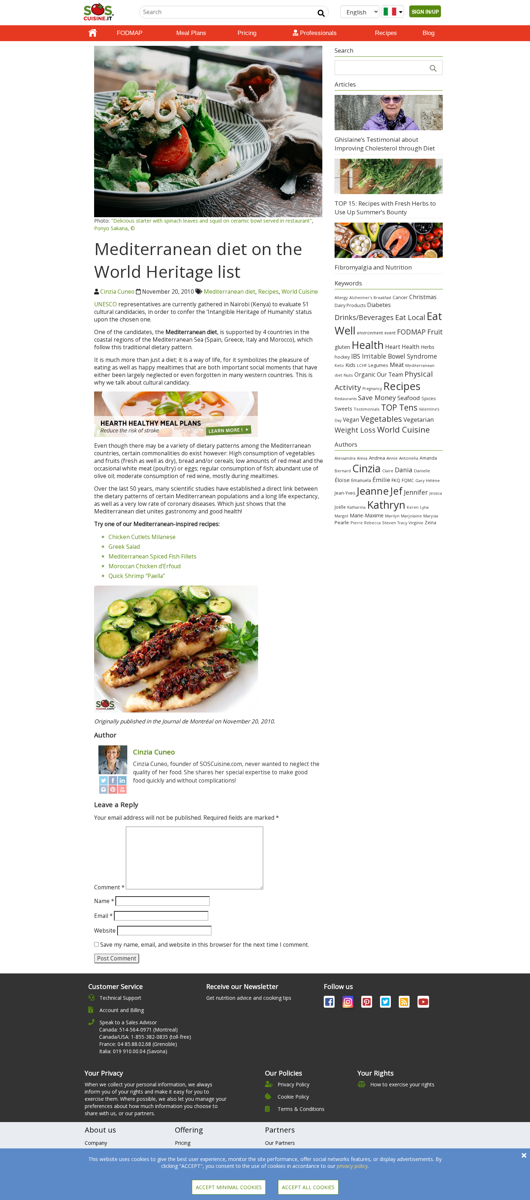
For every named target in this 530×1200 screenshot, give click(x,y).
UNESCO (105, 304)
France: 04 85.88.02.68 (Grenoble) (138, 1044)
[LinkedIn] (122, 780)
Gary (419, 480)
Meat (397, 364)
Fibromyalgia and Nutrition (373, 267)
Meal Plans (191, 33)
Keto (339, 365)
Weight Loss (355, 430)
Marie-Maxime (367, 515)
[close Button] (524, 1155)
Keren (413, 507)
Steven (389, 522)
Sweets (343, 408)
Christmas (423, 297)
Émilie (381, 480)
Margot (341, 515)
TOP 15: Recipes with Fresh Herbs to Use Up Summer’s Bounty (385, 207)
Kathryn (386, 505)
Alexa (362, 458)
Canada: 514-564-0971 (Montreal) (138, 1029)
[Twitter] (103, 780)
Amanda (428, 458)
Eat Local (410, 317)
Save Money (377, 397)
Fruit (435, 332)
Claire (387, 470)
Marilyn (392, 515)
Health (368, 345)
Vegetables (381, 418)
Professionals (317, 33)
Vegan (351, 420)
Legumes (378, 365)
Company (96, 1142)
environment (370, 333)
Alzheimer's (360, 297)
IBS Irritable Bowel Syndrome (394, 356)
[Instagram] (103, 789)
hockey (342, 357)
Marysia (430, 515)
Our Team (390, 374)
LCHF (362, 365)
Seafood (408, 398)
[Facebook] (113, 780)
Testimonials (367, 409)
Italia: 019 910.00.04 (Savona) (133, 1051)
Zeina (430, 522)
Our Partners (280, 1142)
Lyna (424, 507)
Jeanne (373, 491)
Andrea (377, 458)
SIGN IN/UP (425, 11)
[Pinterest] (113, 789)
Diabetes (379, 305)
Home (93, 33)
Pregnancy (372, 388)
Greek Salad (124, 547)
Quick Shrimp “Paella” (137, 576)
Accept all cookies (308, 1187)
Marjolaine (411, 515)
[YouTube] (122, 789)
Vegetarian (418, 419)
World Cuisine (300, 291)
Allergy (341, 297)
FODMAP (129, 33)
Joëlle (340, 507)
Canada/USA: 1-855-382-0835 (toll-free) (145, 1036)
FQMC (408, 480)
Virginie (415, 522)
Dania (403, 469)
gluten (342, 346)
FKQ (396, 480)
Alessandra (345, 458)
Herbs (427, 346)
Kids (350, 365)
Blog (428, 33)
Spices (428, 398)
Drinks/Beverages (364, 317)
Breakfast (382, 297)
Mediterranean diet (229, 291)
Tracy (402, 522)
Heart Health (402, 347)
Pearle (342, 522)
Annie (392, 458)
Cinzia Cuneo (117, 291)
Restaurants (346, 398)
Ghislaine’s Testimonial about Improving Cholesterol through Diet (385, 143)
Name (104, 901)
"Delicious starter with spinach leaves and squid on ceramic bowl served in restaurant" (211, 220)
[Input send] (321, 13)
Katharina (356, 507)
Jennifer (416, 492)
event (390, 333)
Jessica (435, 493)
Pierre (356, 522)
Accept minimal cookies (229, 1187)
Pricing (247, 33)
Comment (109, 887)
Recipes (386, 33)
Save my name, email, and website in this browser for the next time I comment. (204, 945)
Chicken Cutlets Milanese (142, 537)
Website (105, 930)
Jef (396, 491)
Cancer (400, 297)
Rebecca (372, 522)
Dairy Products (350, 305)
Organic (364, 374)
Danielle (422, 470)
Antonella (408, 458)
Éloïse (342, 479)
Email (103, 916)
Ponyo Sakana (111, 228)
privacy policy (352, 1165)
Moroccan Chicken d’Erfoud (145, 566)
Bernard (343, 470)
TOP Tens (399, 407)
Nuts (348, 375)
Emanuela (361, 480)
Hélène (433, 480)
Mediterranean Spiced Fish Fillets (152, 556)
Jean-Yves (345, 493)
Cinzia (366, 468)
